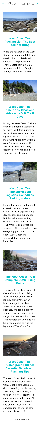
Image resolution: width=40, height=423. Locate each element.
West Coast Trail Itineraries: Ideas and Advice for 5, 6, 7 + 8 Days (20, 111)
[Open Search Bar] (36, 3)
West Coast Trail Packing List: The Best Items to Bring (20, 42)
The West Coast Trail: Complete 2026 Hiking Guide (20, 280)
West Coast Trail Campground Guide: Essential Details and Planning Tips (20, 366)
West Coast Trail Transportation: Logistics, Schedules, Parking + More (20, 193)
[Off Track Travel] (21, 4)
